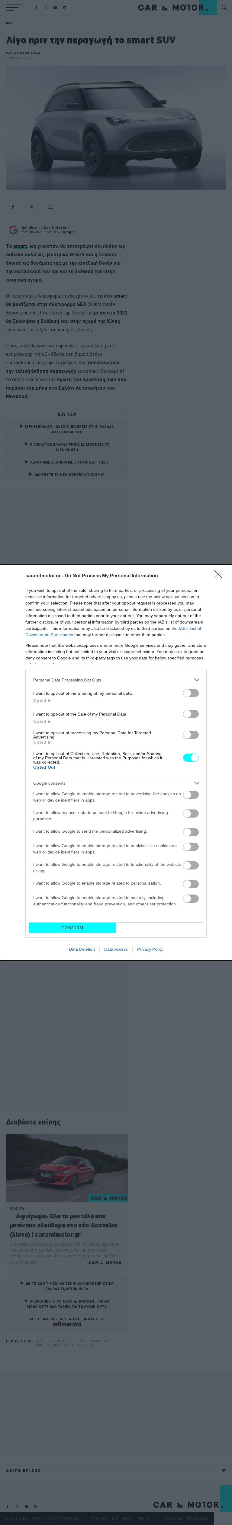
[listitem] (116, 680)
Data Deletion (82, 949)
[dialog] (116, 762)
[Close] (220, 576)
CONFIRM (72, 928)
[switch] (191, 693)
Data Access (116, 949)
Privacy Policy (150, 949)
